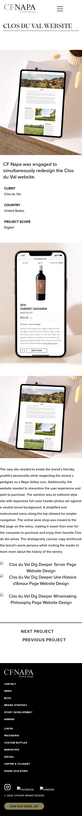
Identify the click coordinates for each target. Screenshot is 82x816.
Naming (9, 719)
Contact (10, 684)
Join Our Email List (24, 806)
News (8, 691)
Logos (8, 728)
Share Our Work (16, 771)
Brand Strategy (16, 705)
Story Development (18, 712)
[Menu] (60, 8)
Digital (9, 757)
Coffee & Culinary (17, 764)
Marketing (12, 750)
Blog (7, 698)
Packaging (11, 735)
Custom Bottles (15, 743)
